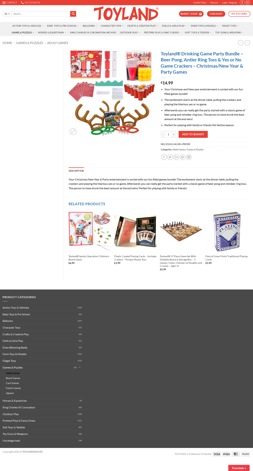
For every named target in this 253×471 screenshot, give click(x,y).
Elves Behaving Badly (15, 347)
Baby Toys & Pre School (62, 25)
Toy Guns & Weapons (228, 32)
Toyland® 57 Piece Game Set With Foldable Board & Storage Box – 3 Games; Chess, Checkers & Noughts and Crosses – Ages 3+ (181, 261)
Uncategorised (11, 440)
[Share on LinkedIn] (189, 157)
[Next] (247, 243)
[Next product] (240, 42)
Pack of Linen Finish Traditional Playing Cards (226, 258)
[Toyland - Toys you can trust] (126, 13)
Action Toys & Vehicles (26, 25)
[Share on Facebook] (164, 157)
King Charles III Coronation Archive (93, 32)
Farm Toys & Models (203, 25)
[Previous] (68, 243)
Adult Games (57, 43)
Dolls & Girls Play (173, 25)
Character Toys (111, 25)
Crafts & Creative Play (141, 25)
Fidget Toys (229, 25)
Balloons (89, 25)
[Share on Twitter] (170, 157)
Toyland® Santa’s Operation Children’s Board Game (88, 258)
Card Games (12, 383)
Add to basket (193, 134)
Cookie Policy (200, 2)
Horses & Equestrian (51, 32)
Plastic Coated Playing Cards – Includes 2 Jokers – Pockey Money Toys (135, 258)
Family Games (13, 388)
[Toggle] (80, 367)
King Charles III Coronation (19, 407)
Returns (214, 2)
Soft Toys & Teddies (197, 32)
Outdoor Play (129, 32)
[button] (230, 2)
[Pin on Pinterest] (182, 157)
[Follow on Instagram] (247, 2)
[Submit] (73, 14)
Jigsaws (10, 393)
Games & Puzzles (22, 32)
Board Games (13, 378)
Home (7, 43)
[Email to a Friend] (176, 157)
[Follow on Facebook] (242, 2)
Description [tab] (76, 170)
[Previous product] (247, 42)
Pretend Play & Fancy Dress (161, 32)
